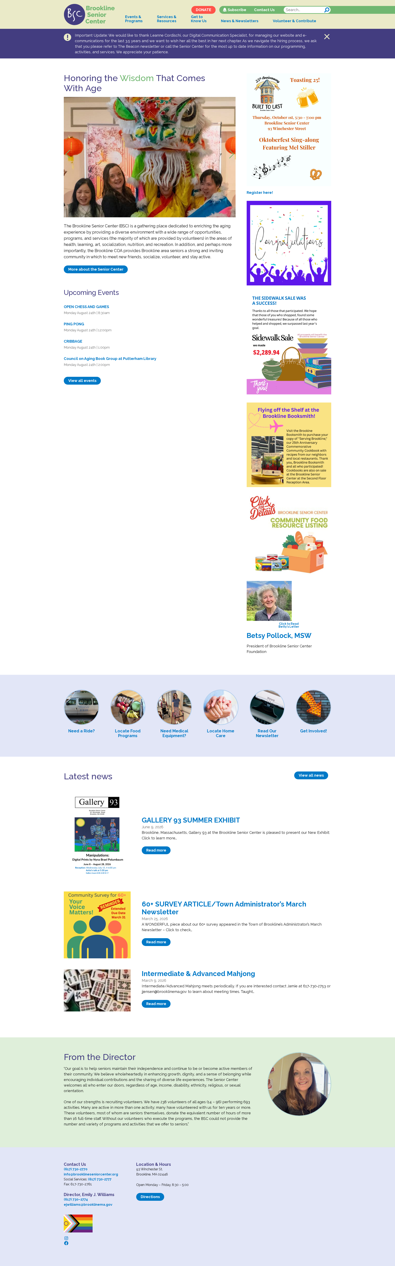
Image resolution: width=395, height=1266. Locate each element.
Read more (156, 850)
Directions (150, 1197)
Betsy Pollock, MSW (279, 636)
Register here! (260, 192)
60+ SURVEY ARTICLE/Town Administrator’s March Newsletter (224, 908)
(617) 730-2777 (100, 1179)
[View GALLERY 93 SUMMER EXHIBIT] (97, 837)
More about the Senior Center (95, 269)
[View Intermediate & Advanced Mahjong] (97, 990)
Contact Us (264, 10)
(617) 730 (71, 1199)
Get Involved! (313, 730)
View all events (82, 380)
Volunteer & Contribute (294, 21)
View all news (311, 775)
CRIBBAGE (73, 341)
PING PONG (74, 324)
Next (226, 157)
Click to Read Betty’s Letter (289, 625)
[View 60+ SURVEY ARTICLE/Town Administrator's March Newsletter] (97, 924)
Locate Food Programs (128, 733)
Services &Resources (167, 19)
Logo (89, 14)
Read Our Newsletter (267, 733)
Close (327, 37)
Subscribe (237, 10)
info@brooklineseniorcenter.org (91, 1174)
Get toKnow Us (199, 19)
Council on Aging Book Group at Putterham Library (110, 358)
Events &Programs (134, 19)
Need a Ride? (81, 730)
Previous (73, 150)
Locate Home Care (220, 733)
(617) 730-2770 (75, 1169)
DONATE (203, 10)
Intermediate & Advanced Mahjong (198, 974)
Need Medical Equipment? (174, 733)
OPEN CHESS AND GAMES (86, 307)
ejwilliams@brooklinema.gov (88, 1205)
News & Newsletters (239, 21)
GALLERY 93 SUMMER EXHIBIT (191, 820)
